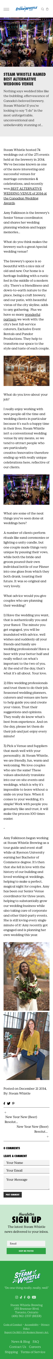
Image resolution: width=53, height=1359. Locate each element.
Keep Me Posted (26, 1251)
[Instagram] (16, 1296)
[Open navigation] (7, 9)
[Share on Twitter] (8, 1103)
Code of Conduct (13, 1324)
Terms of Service (33, 1352)
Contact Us (17, 1347)
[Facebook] (24, 1296)
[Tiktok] (21, 1296)
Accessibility (32, 1324)
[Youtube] (34, 1296)
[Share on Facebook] (4, 1103)
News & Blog (20, 1341)
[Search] (42, 9)
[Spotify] (28, 1296)
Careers (35, 1347)
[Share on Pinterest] (13, 1103)
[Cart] (47, 9)
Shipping (11, 1352)
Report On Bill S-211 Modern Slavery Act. (26, 1332)
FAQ (36, 1341)
